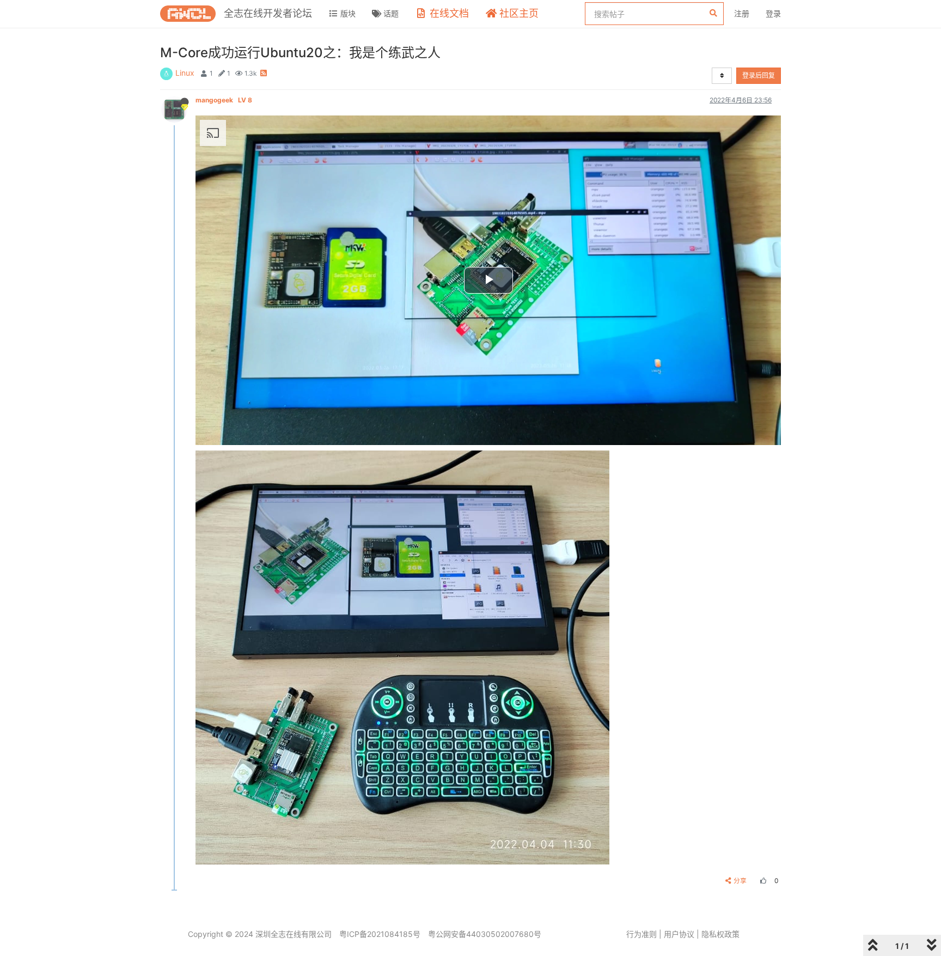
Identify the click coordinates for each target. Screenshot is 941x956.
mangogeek (223, 100)
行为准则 (641, 934)
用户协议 (679, 934)
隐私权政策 (720, 934)
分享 (740, 880)
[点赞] (762, 880)
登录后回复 (758, 75)
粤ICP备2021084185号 (379, 934)
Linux (184, 72)
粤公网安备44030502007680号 (484, 934)
